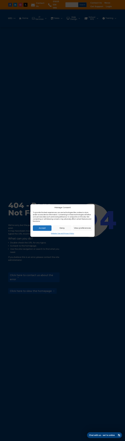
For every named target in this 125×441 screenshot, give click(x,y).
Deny (62, 228)
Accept (42, 228)
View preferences (82, 228)
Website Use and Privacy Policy (62, 233)
